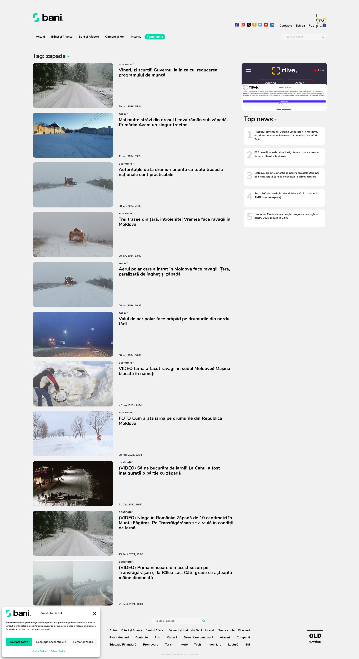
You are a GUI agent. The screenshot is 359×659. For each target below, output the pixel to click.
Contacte (286, 26)
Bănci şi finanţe (61, 37)
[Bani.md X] (248, 24)
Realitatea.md (119, 637)
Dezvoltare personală (198, 637)
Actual (40, 37)
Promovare (150, 645)
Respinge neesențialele (51, 642)
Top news (258, 118)
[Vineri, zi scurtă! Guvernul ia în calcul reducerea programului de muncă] (73, 85)
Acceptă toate (19, 642)
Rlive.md (244, 630)
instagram (243, 25)
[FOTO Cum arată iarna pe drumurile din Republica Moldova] (73, 433)
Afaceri (225, 637)
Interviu (136, 37)
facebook (237, 25)
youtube (266, 25)
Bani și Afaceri (89, 37)
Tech (197, 645)
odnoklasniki (254, 25)
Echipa (300, 26)
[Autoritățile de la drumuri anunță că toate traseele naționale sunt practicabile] (73, 184)
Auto (184, 645)
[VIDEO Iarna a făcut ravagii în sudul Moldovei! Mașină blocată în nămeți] (73, 383)
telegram (260, 25)
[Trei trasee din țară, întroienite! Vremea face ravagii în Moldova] (73, 234)
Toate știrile (155, 37)
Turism (169, 645)
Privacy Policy (58, 651)
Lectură (233, 645)
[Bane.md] (105, 17)
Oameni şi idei (115, 37)
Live (320, 26)
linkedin (272, 25)
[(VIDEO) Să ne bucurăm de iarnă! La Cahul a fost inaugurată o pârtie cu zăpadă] (73, 483)
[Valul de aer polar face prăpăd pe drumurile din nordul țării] (73, 334)
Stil (247, 645)
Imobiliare (214, 645)
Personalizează (83, 642)
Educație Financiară (122, 645)
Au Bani (196, 630)
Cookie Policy (39, 651)
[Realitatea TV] (321, 21)
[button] (94, 613)
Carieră (172, 637)
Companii (243, 637)
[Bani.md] (315, 638)
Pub (311, 26)
